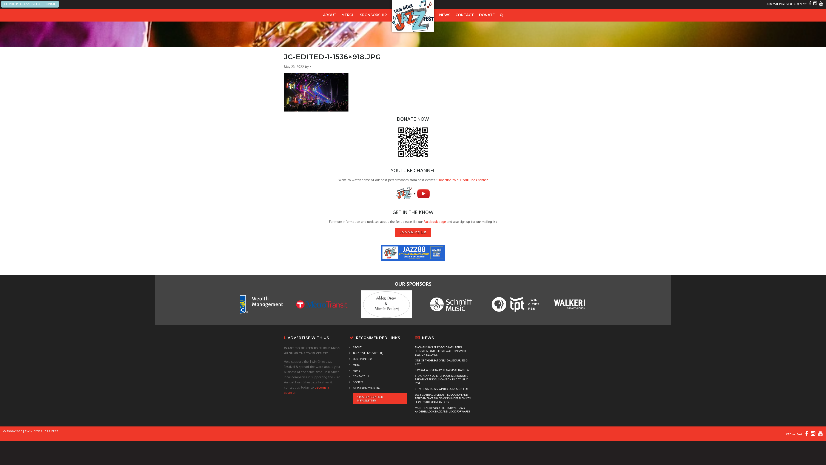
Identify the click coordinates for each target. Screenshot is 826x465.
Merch (348, 15)
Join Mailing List (413, 232)
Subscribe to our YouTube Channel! (463, 180)
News (444, 15)
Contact (465, 15)
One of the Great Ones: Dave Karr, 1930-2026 (441, 362)
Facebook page (435, 222)
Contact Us (361, 376)
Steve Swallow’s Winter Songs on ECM (441, 389)
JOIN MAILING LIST (777, 4)
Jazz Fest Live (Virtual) (368, 353)
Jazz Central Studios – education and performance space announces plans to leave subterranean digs (443, 399)
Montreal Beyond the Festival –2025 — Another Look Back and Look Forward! (442, 410)
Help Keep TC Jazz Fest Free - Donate (30, 4)
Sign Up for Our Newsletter (370, 398)
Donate (487, 15)
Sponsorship (373, 15)
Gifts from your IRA (366, 388)
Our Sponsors (363, 359)
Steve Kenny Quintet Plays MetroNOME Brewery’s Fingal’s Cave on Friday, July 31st (441, 380)
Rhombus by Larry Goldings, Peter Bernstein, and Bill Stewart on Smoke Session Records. (441, 351)
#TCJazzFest (798, 4)
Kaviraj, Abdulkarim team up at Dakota (442, 370)
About (329, 15)
